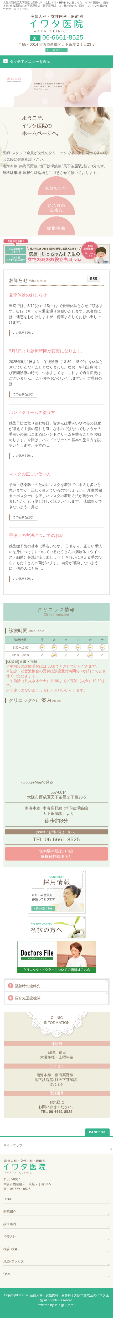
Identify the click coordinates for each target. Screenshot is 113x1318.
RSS (93, 278)
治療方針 (9, 1237)
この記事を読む (23, 332)
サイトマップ (12, 1145)
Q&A (6, 1274)
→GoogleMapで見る (36, 782)
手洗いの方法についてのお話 (36, 535)
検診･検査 (10, 1249)
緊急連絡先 (56, 205)
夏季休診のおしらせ (28, 295)
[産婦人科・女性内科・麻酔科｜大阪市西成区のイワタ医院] (56, 26)
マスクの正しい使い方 (30, 474)
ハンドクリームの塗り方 (32, 412)
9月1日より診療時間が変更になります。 (47, 351)
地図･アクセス (13, 1261)
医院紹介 (9, 1211)
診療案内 (9, 1224)
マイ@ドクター (65, 1305)
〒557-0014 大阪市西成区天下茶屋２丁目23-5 (56, 44)
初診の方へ (56, 185)
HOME (8, 1199)
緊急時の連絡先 (27, 986)
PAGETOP (97, 1132)
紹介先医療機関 (27, 998)
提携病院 (56, 225)
